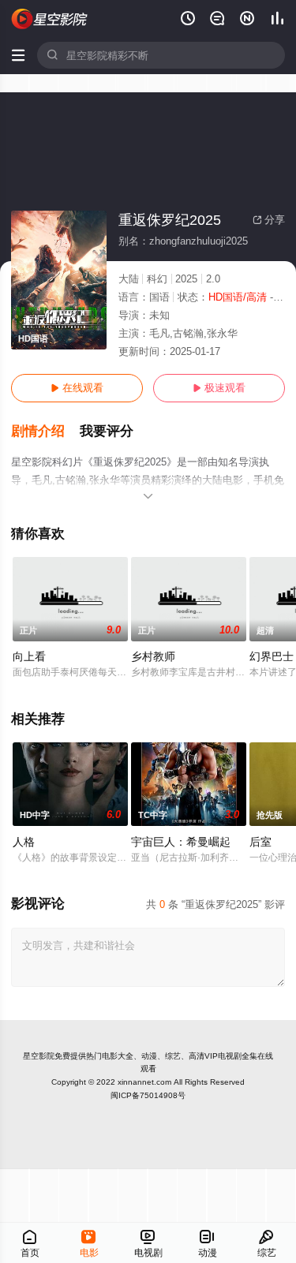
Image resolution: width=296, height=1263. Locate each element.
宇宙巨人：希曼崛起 (180, 841)
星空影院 (38, 1056)
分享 (269, 220)
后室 (260, 841)
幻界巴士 (271, 656)
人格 (24, 841)
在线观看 (77, 388)
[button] (45, 431)
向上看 (29, 656)
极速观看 (219, 388)
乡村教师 (153, 656)
